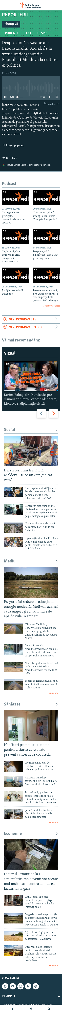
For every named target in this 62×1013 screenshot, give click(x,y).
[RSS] (28, 986)
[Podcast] (31, 1009)
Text (27, 33)
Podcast (11, 33)
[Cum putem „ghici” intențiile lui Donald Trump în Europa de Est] (46, 197)
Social (9, 430)
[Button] (9, 159)
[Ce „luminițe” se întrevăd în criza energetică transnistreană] (15, 236)
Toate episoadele (51, 306)
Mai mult (53, 693)
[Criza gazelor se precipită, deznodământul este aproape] (15, 197)
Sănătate (12, 704)
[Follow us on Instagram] (20, 986)
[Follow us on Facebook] (5, 986)
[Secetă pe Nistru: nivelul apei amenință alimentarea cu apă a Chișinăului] (13, 684)
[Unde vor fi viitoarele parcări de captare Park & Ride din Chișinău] (13, 527)
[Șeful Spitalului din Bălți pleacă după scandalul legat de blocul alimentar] (13, 814)
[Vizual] (13, 1009)
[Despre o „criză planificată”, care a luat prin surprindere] (46, 236)
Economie (13, 833)
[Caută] (49, 1009)
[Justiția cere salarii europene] (15, 275)
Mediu (10, 561)
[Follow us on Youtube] (13, 986)
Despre (42, 33)
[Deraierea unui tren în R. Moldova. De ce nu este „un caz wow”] (31, 451)
